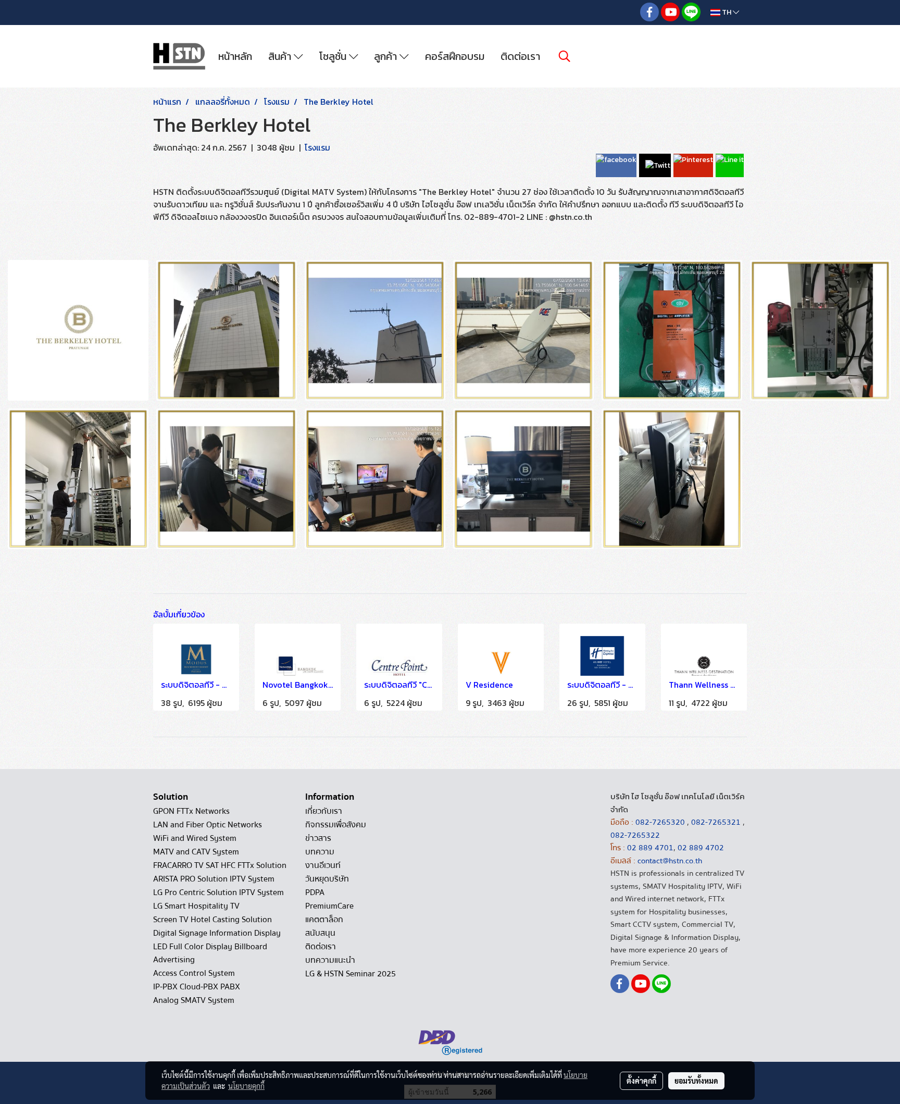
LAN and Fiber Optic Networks (207, 825)
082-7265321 (716, 822)
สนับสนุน (320, 933)
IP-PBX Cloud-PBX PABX (196, 987)
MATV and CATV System (196, 852)
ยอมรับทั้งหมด (696, 1080)
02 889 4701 (650, 847)
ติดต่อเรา (520, 56)
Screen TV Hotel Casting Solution (212, 919)
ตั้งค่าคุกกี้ (641, 1080)
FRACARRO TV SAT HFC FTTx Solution (219, 865)
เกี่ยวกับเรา (323, 811)
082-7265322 (635, 835)
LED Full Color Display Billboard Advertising (210, 953)
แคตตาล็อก (324, 919)
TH (726, 12)
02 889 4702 (701, 847)
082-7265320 (661, 822)
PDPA (314, 892)
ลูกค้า (386, 56)
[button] (564, 56)
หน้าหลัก (235, 56)
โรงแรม (317, 147)
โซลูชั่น (334, 56)
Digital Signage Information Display (217, 933)
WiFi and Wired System (194, 838)
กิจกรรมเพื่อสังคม (335, 825)
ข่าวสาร (318, 838)
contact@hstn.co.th (670, 860)
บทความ (319, 852)
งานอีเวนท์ (323, 865)
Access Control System (194, 973)
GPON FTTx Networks (191, 811)
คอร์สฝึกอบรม (454, 56)
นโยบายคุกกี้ (246, 1085)
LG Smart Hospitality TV (196, 906)
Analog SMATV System (193, 1000)
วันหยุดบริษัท (327, 879)
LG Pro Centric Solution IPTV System (218, 892)
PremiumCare (329, 906)
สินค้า (281, 56)
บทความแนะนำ (330, 960)
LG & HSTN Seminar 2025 (350, 974)
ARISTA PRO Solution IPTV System (213, 879)
